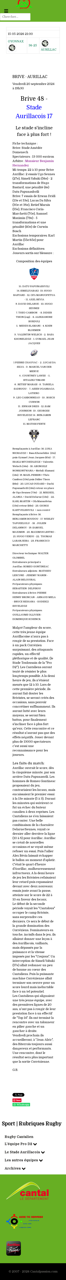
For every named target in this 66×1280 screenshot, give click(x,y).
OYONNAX (16, 41)
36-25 (33, 45)
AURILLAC (48, 49)
